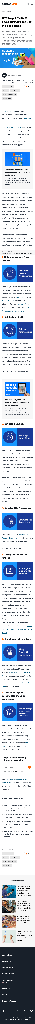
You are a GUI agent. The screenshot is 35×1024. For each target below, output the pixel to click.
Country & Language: (8, 980)
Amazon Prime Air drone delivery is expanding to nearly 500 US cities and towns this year (18, 807)
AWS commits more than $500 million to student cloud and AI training (18, 816)
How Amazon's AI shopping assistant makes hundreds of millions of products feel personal (24, 905)
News (3, 11)
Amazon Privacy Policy (10, 771)
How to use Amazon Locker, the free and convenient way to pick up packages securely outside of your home (24, 890)
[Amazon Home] (9, 4)
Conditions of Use (15, 1018)
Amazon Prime (12, 94)
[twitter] (17, 1010)
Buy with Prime (15, 90)
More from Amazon (9, 1001)
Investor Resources (9, 974)
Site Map (5, 995)
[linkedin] (24, 1010)
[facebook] (3, 1010)
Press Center (7, 961)
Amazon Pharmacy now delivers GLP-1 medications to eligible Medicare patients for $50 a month (25, 935)
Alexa (4, 94)
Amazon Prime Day (8, 87)
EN (6, 982)
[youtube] (31, 1010)
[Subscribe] (29, 767)
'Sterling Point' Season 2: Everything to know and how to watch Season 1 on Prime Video (18, 824)
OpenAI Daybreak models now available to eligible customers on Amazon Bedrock (18, 834)
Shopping (5, 90)
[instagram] (10, 1010)
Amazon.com (6, 967)
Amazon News (7, 955)
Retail (9, 11)
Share (30, 87)
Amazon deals (7, 98)
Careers (5, 989)
